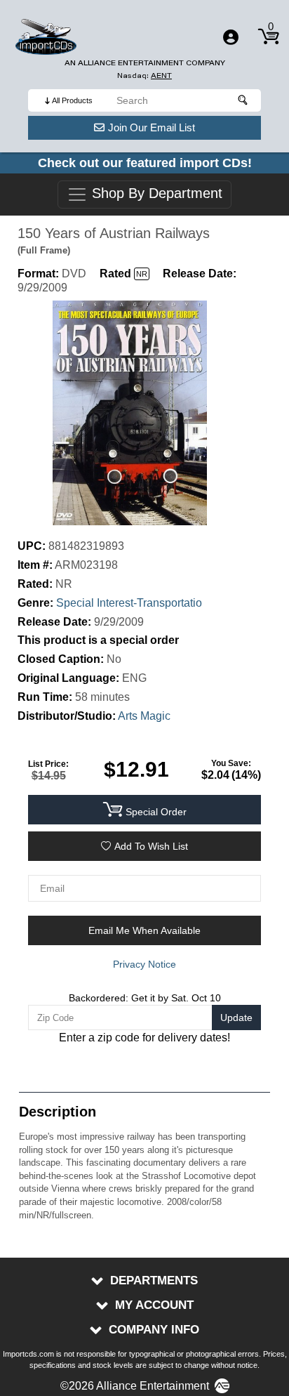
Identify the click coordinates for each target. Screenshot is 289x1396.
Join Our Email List (151, 127)
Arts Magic (144, 716)
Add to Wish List (151, 846)
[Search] (243, 100)
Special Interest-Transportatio (129, 603)
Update (236, 1017)
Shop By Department (155, 194)
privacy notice (144, 964)
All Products (72, 100)
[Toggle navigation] (231, 37)
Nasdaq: (144, 75)
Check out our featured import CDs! (145, 163)
